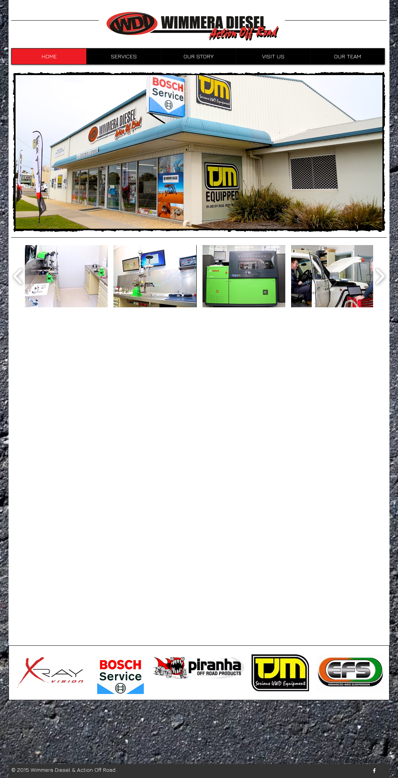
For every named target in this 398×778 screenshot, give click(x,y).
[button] (66, 276)
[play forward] (380, 276)
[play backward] (18, 276)
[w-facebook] (374, 770)
